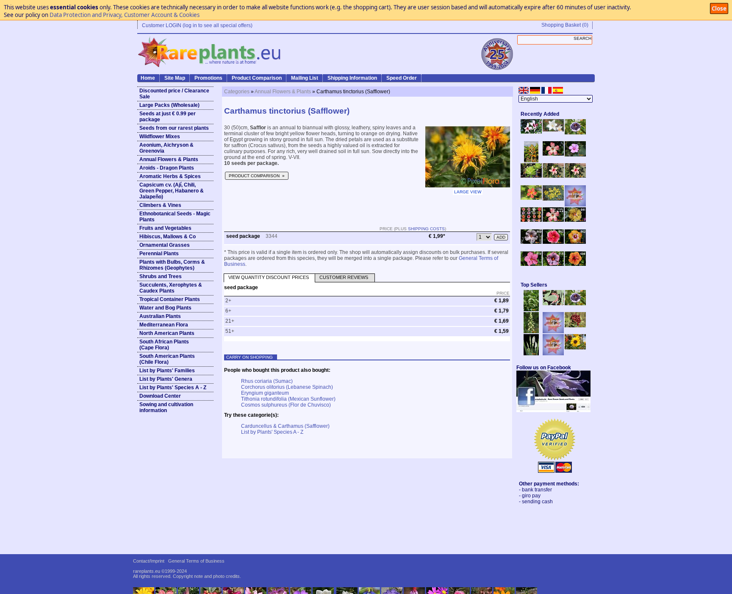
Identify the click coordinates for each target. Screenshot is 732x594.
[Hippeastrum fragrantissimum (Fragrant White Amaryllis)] (553, 130)
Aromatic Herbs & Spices (170, 176)
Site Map (174, 78)
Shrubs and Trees (160, 276)
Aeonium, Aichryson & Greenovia (166, 148)
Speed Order (401, 78)
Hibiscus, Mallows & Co (167, 237)
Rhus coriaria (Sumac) (267, 381)
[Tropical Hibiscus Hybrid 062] (575, 242)
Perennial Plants (159, 254)
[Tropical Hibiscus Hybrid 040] (531, 242)
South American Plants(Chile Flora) (167, 359)
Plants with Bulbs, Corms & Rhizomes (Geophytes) (172, 265)
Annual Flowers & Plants (168, 159)
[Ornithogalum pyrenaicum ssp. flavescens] (531, 332)
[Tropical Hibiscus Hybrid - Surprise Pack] (531, 220)
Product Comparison (257, 78)
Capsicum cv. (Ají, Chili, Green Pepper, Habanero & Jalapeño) (171, 191)
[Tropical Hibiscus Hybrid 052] (553, 242)
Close (719, 8)
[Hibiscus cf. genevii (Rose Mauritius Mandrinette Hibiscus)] (553, 176)
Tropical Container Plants (169, 299)
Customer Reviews (343, 277)
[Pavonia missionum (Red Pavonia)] (531, 198)
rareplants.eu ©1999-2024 (160, 571)
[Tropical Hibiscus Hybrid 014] (531, 264)
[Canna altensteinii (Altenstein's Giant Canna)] (531, 161)
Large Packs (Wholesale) (169, 105)
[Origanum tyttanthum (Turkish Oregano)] (553, 354)
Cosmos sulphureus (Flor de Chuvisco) (286, 405)
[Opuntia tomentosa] (553, 304)
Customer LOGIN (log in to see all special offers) (197, 25)
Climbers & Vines (160, 205)
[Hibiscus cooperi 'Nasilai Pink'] (553, 154)
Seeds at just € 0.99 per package (167, 117)
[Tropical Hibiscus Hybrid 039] (575, 264)
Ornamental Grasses (164, 245)
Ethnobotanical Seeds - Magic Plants (175, 217)
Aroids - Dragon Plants (166, 168)
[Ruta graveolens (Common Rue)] (553, 199)
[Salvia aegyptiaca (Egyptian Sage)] (553, 332)
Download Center (160, 396)
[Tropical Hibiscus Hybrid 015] (553, 264)
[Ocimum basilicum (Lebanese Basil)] (531, 309)
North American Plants (166, 333)
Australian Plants (160, 316)
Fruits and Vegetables (165, 228)
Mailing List (304, 78)
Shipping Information (352, 78)
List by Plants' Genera (165, 379)
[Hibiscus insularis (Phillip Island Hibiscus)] (531, 132)
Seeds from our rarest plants (174, 128)
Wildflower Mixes (159, 136)
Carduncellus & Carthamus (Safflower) (285, 426)
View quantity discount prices (268, 277)
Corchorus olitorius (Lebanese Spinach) (287, 387)
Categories (237, 92)
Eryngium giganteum (265, 393)
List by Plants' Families (167, 371)
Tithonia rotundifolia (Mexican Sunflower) (288, 399)
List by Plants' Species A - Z (172, 387)
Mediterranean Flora (163, 325)
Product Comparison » (257, 175)
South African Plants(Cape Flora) (164, 345)
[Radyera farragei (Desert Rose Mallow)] (575, 155)
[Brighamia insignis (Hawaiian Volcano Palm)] (531, 176)
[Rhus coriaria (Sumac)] (575, 326)
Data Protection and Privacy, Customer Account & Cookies (125, 15)
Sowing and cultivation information (166, 407)
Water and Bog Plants (165, 308)
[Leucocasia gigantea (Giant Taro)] (531, 354)
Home (148, 78)
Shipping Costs (426, 228)
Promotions (208, 78)
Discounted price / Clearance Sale (174, 94)
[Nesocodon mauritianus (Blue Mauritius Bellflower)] (575, 133)
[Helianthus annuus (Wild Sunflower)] (575, 348)
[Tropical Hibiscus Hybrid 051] (575, 205)
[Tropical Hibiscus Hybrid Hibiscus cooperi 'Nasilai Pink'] (553, 220)
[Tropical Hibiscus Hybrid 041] (575, 220)
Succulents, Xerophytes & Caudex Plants (170, 288)
